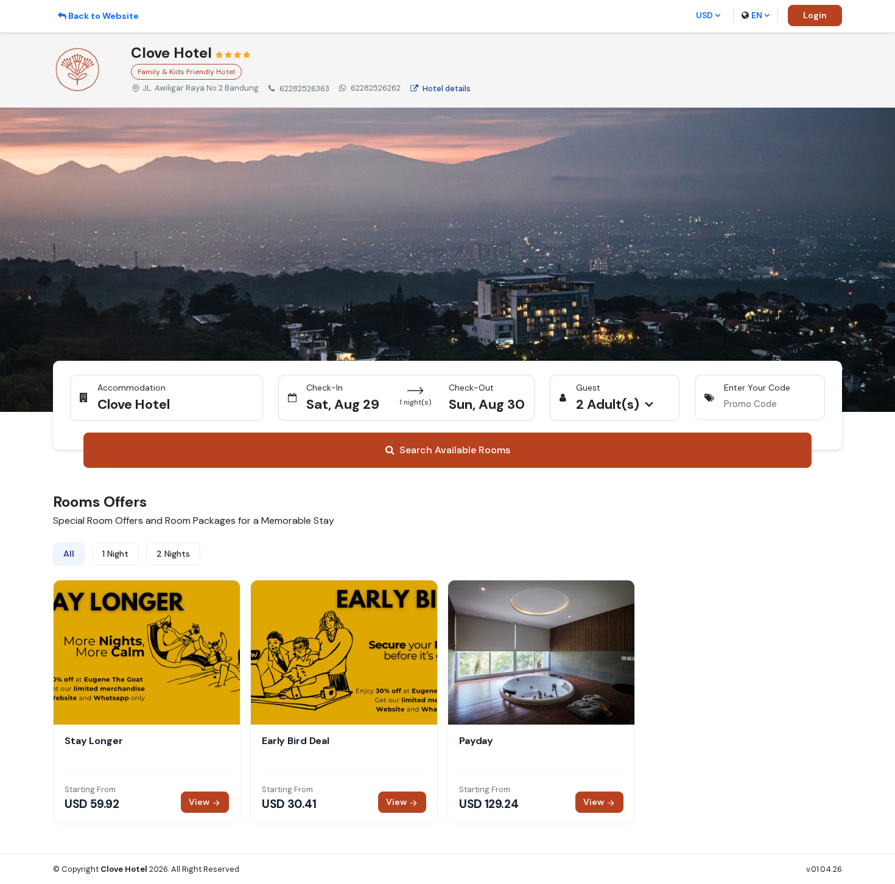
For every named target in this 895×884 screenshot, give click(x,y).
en (756, 15)
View (200, 801)
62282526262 (376, 88)
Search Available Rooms (454, 450)
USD (704, 15)
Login (815, 15)
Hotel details (447, 88)
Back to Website (103, 15)
